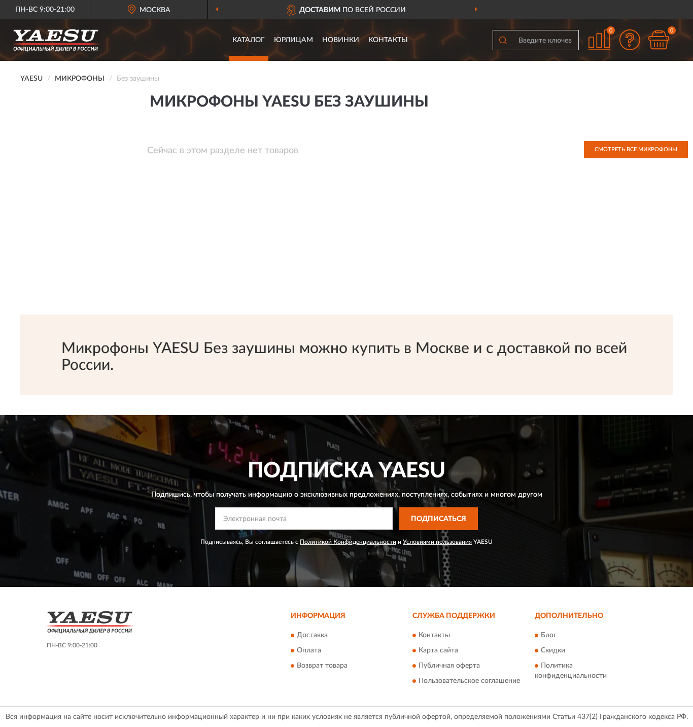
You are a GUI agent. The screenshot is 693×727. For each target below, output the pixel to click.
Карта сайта (438, 650)
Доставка (312, 635)
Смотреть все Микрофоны (636, 149)
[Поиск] (503, 40)
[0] (658, 39)
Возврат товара (322, 666)
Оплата (309, 650)
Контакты (388, 40)
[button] (629, 39)
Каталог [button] (248, 40)
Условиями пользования (437, 542)
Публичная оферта (449, 666)
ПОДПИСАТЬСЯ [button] (438, 519)
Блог (549, 635)
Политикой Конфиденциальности (348, 542)
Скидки (553, 650)
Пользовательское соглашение (469, 681)
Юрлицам (293, 40)
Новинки (340, 40)
